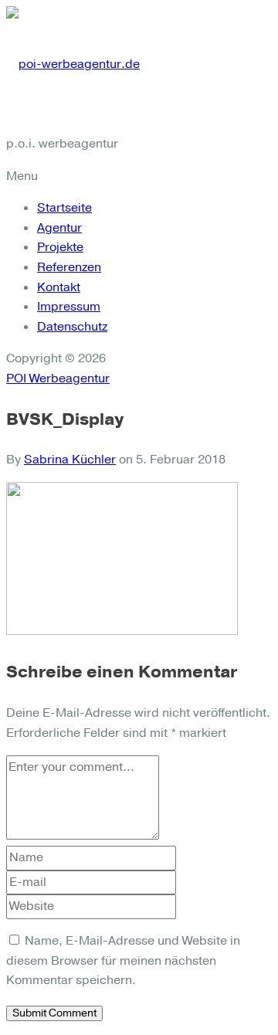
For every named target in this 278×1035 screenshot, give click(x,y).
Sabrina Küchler (70, 459)
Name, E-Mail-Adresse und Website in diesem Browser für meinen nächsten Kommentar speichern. (123, 960)
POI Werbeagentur (58, 378)
